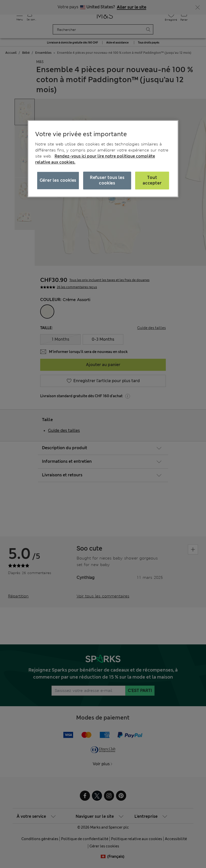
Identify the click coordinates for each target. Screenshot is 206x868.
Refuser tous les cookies (107, 180)
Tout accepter (152, 180)
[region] (103, 158)
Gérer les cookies (58, 180)
